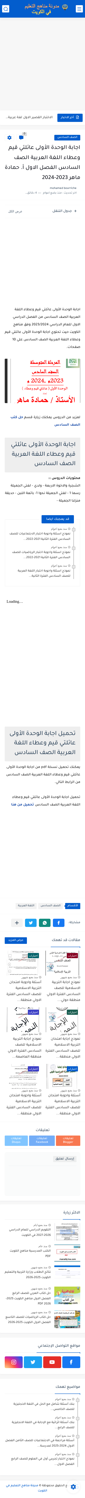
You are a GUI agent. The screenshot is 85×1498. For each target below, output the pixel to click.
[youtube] (52, 1362)
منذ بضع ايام (40, 1225)
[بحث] (5, 8)
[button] (58, 923)
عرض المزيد (15, 940)
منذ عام (42, 1246)
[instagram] (14, 1362)
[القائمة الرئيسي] (79, 8)
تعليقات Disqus (16, 1140)
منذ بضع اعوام (59, 528)
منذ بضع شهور (68, 977)
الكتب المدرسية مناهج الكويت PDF (30, 1253)
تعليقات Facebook (42, 1140)
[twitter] (33, 1362)
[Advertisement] (42, 64)
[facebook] (71, 1362)
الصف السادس (67, 137)
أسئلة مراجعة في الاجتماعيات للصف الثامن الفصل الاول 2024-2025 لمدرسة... (39, 1443)
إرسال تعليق (64, 1159)
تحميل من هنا (23, 805)
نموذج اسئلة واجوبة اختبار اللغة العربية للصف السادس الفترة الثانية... (44, 573)
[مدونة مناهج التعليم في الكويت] (44, 8)
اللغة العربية (26, 905)
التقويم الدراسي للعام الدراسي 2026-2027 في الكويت (30, 1232)
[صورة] (67, 1232)
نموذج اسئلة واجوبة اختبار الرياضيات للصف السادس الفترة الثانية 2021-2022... (41, 555)
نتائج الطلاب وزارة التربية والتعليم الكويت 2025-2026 (28, 1275)
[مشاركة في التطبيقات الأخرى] (17, 923)
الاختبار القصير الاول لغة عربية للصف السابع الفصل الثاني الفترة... (29, 117)
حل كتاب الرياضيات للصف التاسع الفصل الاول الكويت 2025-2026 (28, 1320)
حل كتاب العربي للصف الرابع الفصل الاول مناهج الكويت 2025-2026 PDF (28, 1299)
